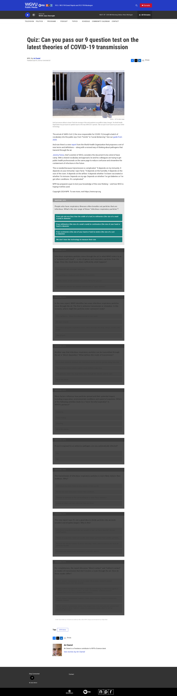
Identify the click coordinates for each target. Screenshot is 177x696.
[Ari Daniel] (57, 650)
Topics (75, 21)
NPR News (62, 630)
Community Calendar (101, 21)
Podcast (64, 21)
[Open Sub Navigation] (44, 21)
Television (29, 21)
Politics (39, 21)
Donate (147, 5)
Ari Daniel (36, 58)
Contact (115, 21)
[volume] (33, 15)
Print (147, 60)
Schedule (86, 21)
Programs (51, 21)
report (73, 144)
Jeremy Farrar (58, 155)
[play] (27, 15)
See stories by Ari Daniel (74, 651)
